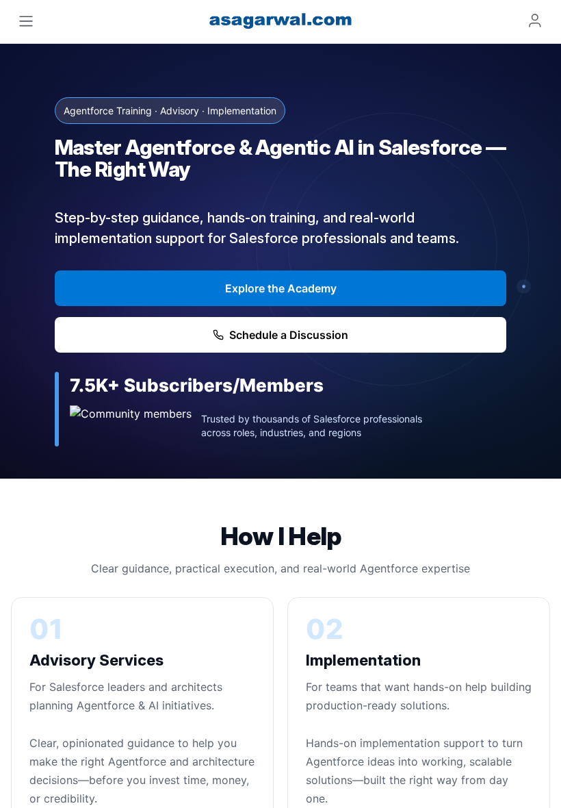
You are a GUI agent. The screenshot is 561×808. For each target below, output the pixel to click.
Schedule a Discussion (288, 335)
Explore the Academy (281, 288)
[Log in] (535, 20)
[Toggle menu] (26, 21)
